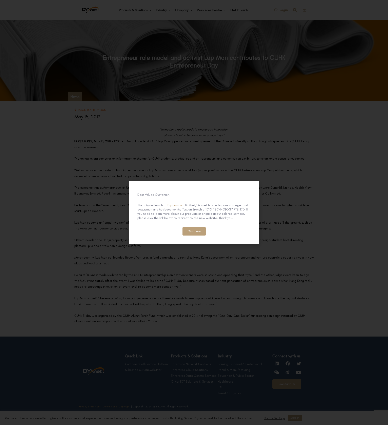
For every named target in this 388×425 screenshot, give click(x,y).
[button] (194, 231)
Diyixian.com (176, 205)
